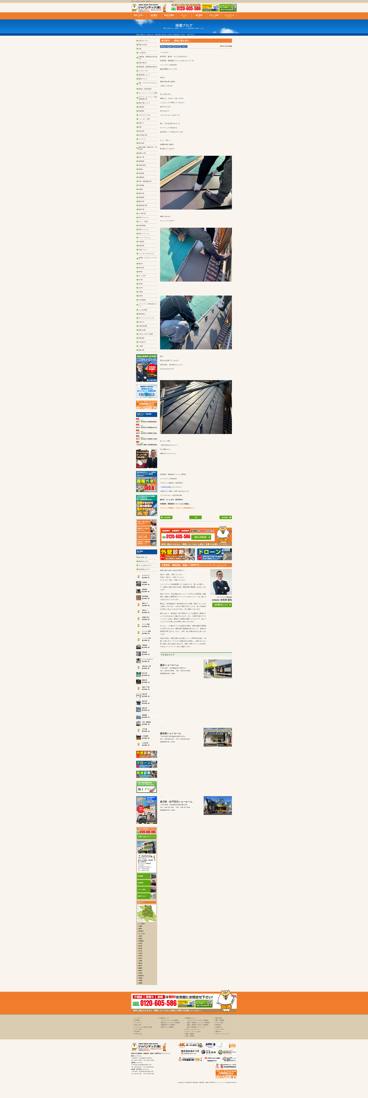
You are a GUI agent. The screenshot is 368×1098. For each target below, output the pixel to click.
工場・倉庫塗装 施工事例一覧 (146, 723)
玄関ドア (141, 123)
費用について (142, 79)
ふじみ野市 (141, 923)
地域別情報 (142, 225)
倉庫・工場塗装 (190, 1036)
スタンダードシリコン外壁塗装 (169, 1020)
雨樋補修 (141, 161)
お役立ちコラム (143, 40)
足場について (142, 249)
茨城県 (140, 983)
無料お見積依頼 (200, 537)
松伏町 (140, 296)
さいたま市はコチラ (144, 565)
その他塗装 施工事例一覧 (146, 737)
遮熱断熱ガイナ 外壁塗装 (168, 1024)
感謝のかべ (219, 1031)
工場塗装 (141, 241)
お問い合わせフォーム (146, 837)
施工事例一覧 (142, 557)
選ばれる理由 (169, 16)
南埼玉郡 (140, 975)
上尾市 (140, 936)
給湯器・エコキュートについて (147, 258)
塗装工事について (144, 103)
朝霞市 (140, 968)
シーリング (142, 139)
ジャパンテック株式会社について (147, 305)
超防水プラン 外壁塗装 (167, 1027)
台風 (139, 48)
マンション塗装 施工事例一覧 (146, 632)
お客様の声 (219, 1027)
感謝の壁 (141, 350)
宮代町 (140, 284)
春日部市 (176, 46)
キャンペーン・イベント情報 (147, 93)
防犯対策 (141, 245)
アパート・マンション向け (193, 1031)
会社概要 (140, 876)
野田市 (140, 271)
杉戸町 (140, 280)
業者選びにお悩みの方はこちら (144, 529)
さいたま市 (142, 276)
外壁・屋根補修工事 (144, 181)
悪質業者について (144, 75)
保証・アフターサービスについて (147, 84)
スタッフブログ (220, 1029)
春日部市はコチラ (144, 569)
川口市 (140, 951)
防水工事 (141, 157)
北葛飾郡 (140, 941)
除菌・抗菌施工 (190, 1033)
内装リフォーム (143, 229)
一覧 (195, 517)
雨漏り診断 (142, 330)
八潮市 (140, 960)
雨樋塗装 (141, 177)
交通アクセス (142, 896)
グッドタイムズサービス (146, 253)
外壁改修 (141, 173)
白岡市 (140, 973)
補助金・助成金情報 (144, 89)
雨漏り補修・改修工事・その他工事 (147, 148)
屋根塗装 (141, 111)
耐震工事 (141, 209)
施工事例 (199, 16)
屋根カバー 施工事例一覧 (146, 604)
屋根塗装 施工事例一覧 (146, 590)
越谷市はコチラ (143, 561)
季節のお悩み (142, 44)
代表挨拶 (140, 882)
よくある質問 (142, 310)
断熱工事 (141, 201)
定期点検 (141, 338)
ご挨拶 (140, 346)
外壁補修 (141, 185)
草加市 (140, 938)
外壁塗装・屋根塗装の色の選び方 (147, 58)
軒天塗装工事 (142, 135)
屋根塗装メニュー (191, 1018)
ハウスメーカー (143, 71)
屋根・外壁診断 (220, 1020)
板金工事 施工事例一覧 (146, 702)
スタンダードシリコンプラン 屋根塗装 (197, 1020)
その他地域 (142, 300)
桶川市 (140, 965)
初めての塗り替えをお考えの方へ (144, 522)
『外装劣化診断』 (166, 487)
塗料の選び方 (142, 63)
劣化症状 (141, 131)
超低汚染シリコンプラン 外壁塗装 (170, 1022)
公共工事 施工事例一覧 (146, 730)
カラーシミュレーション (222, 1033)
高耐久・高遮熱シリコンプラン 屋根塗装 (198, 1022)
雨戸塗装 (141, 143)
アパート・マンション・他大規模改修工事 (147, 98)
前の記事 (225, 517)
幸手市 (140, 955)
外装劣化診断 (142, 326)
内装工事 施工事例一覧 (146, 695)
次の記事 (167, 517)
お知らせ (141, 322)
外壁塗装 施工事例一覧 (146, 583)
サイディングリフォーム (192, 1029)
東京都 (140, 978)
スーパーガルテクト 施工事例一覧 (147, 660)
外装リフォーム (143, 217)
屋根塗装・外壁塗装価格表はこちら (144, 542)
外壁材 (140, 189)
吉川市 (140, 288)
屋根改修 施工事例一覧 (146, 653)
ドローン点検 (219, 1022)
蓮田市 (140, 970)
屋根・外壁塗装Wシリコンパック (196, 1027)
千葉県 (140, 980)
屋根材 (140, 169)
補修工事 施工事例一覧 (146, 709)
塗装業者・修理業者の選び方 (147, 67)
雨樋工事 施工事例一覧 (146, 681)
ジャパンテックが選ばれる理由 (142, 536)
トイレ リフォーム (144, 237)
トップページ (138, 1018)
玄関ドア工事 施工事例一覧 (146, 688)
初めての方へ (139, 16)
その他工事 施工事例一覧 (146, 744)
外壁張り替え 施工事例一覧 (146, 618)
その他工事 (142, 213)
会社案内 (154, 16)
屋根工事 (141, 193)
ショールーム (229, 16)
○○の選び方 (142, 52)
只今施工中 (184, 46)
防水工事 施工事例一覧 (146, 674)
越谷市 (171, 46)
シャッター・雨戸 (144, 119)
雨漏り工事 (142, 153)
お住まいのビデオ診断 (145, 334)
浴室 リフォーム (143, 233)
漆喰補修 (141, 197)
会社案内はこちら (221, 605)
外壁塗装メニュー (165, 1018)
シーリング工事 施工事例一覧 (146, 639)
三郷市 (140, 292)
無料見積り (142, 314)
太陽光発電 (142, 165)
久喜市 (140, 953)
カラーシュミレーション (146, 318)
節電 (139, 127)
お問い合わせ (138, 1033)
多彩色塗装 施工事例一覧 (146, 597)
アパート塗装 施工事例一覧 (146, 625)
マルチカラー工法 (144, 115)
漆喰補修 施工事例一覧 (146, 716)
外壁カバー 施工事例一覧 (146, 611)
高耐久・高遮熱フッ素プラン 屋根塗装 (197, 1024)
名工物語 (137, 1031)
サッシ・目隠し (143, 221)
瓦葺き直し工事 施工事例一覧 (146, 667)
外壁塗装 (141, 107)
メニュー (184, 16)
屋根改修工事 (164, 46)
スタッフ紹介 (214, 16)
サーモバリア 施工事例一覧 (146, 576)
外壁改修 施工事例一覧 (146, 646)
